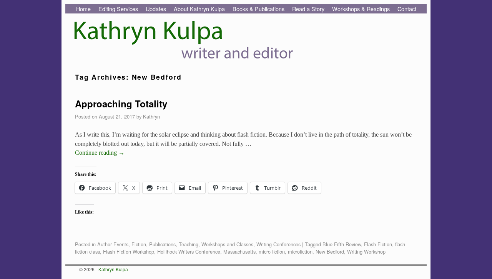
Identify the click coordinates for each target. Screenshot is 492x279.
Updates (156, 9)
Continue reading (100, 152)
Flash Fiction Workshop (128, 251)
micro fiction (272, 251)
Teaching (188, 244)
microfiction (300, 251)
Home (83, 9)
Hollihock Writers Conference (188, 251)
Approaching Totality (121, 103)
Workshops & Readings (361, 9)
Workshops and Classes (227, 244)
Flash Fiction (378, 244)
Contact (406, 9)
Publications (162, 244)
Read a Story (308, 9)
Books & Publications (258, 9)
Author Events (112, 244)
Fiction (138, 244)
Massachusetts (239, 251)
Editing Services (118, 9)
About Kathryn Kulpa (199, 9)
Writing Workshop (366, 251)
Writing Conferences (278, 244)
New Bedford (330, 251)
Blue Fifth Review (341, 244)
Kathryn (151, 116)
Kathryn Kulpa (113, 269)
